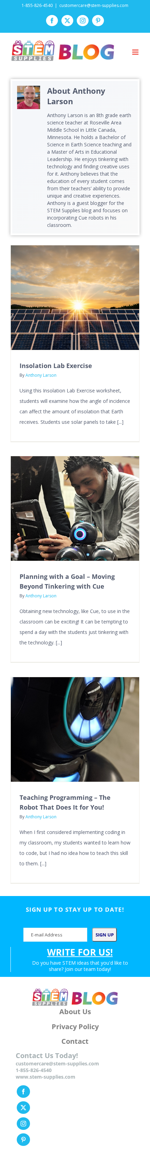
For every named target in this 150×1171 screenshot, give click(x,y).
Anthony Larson (41, 375)
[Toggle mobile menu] (136, 52)
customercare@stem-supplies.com (93, 5)
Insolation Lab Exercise (56, 365)
